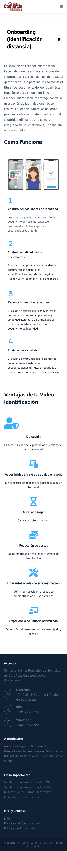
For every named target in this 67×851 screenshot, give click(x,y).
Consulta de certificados (21, 797)
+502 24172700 (27, 725)
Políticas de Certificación (22, 823)
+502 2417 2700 (28, 712)
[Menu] (61, 6)
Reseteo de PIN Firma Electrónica (27, 792)
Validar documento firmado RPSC (27, 787)
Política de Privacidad (19, 828)
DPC (7, 818)
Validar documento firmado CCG (27, 782)
